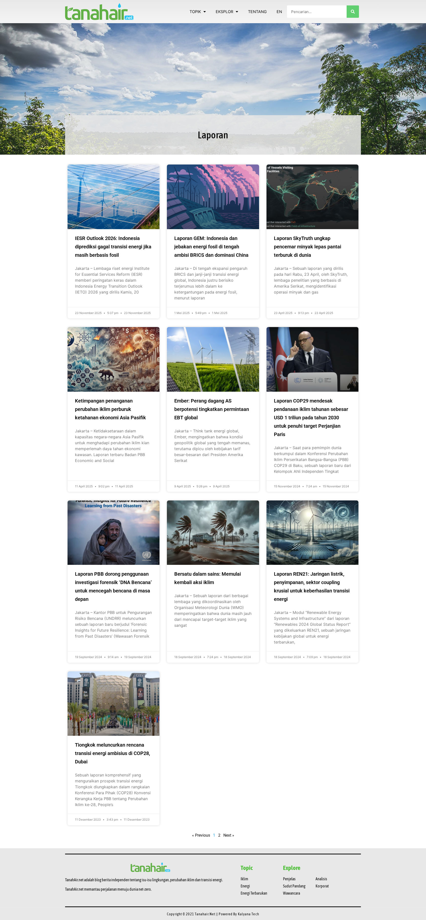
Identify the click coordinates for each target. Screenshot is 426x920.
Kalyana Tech (248, 914)
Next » (228, 835)
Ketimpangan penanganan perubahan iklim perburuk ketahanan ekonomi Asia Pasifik (110, 409)
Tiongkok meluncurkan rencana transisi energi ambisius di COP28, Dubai (112, 753)
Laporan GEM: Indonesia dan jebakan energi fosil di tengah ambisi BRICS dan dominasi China (211, 246)
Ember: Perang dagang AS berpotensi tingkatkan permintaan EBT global (211, 409)
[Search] (353, 11)
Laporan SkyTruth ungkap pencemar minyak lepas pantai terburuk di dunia (307, 246)
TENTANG (257, 11)
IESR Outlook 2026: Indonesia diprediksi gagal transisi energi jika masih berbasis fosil (113, 246)
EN (279, 11)
